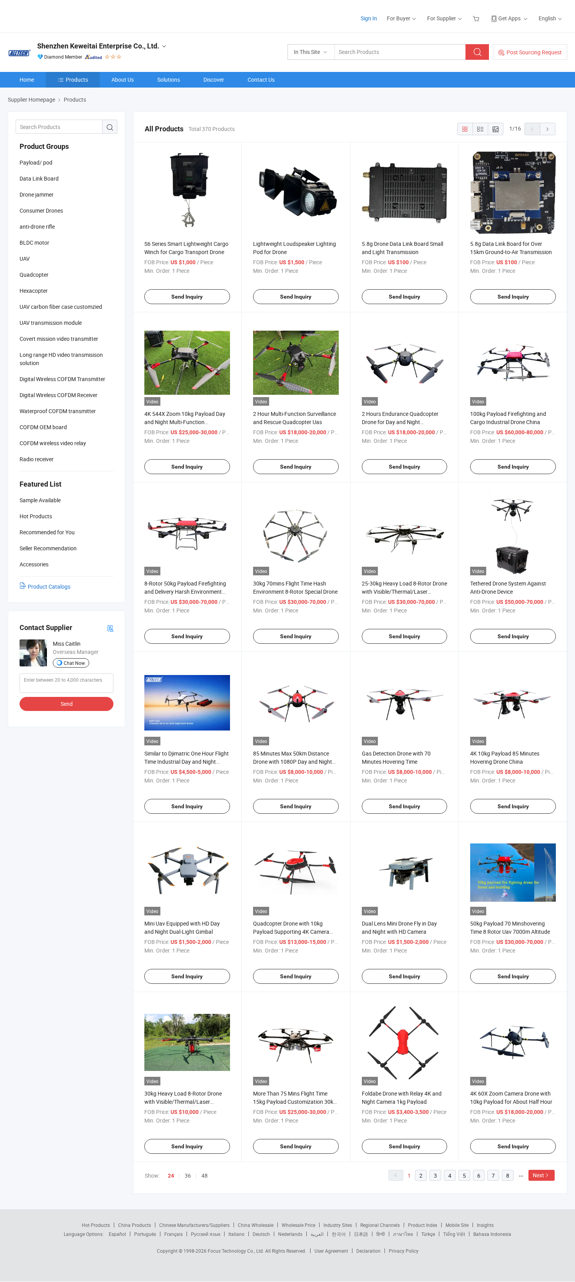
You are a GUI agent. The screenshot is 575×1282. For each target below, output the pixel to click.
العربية (317, 1234)
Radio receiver (37, 459)
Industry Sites (337, 1225)
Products (77, 79)
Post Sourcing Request (534, 52)
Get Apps (509, 18)
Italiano (236, 1234)
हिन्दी (380, 1234)
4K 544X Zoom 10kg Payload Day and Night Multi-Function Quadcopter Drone (184, 422)
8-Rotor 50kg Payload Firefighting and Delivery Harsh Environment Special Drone (185, 591)
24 (171, 1176)
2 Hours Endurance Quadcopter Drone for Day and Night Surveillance (400, 422)
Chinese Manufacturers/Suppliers (194, 1225)
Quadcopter (34, 274)
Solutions (168, 79)
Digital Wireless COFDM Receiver (58, 395)
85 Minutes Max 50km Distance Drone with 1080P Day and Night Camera (292, 761)
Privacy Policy (404, 1251)
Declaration (368, 1251)
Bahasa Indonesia (492, 1234)
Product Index (422, 1225)
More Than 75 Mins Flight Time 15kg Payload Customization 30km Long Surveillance (295, 1102)
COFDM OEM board (43, 427)
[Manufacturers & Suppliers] (58, 15)
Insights (485, 1225)
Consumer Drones (41, 210)
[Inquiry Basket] (477, 18)
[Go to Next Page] (547, 129)
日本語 (361, 1234)
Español (117, 1234)
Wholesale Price (298, 1225)
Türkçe (428, 1234)
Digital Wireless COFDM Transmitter (62, 379)
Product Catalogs (49, 586)
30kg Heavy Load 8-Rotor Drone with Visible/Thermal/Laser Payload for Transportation (183, 1102)
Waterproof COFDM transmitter (58, 411)
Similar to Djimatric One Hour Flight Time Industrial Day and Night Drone (186, 761)
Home (27, 79)
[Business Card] (110, 628)
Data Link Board (39, 178)
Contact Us (261, 79)
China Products (134, 1225)
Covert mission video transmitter (59, 338)
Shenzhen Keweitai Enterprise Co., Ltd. (98, 46)
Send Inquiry (187, 297)
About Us (122, 79)
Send (67, 703)
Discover (213, 79)
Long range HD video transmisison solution (61, 359)
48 (204, 1175)
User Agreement (331, 1251)
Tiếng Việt (454, 1234)
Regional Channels (380, 1225)
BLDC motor (34, 242)
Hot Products (96, 1225)
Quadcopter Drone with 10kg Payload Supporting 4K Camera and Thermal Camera (291, 932)
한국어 (339, 1234)
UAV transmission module (51, 322)
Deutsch (261, 1234)
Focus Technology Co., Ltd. (236, 1251)
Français (173, 1234)
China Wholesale (255, 1225)
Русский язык (205, 1234)
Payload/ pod (36, 162)
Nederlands (290, 1234)
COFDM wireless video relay (53, 443)
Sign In (369, 18)
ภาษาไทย (403, 1234)
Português (145, 1234)
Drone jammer (37, 194)
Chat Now (74, 663)
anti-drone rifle (37, 226)
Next (538, 1175)
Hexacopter (34, 290)
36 (188, 1175)
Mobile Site (457, 1225)
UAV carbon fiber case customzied (61, 306)
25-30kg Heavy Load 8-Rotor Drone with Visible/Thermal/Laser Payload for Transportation (404, 591)
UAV (25, 258)
